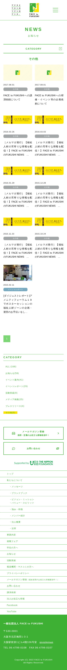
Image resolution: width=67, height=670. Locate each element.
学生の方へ (12, 547)
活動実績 (11, 560)
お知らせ (11, 554)
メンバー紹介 (18, 515)
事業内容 (11, 535)
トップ (10, 474)
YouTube (11, 611)
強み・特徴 (17, 509)
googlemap (46, 642)
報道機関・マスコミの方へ (20, 567)
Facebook (12, 605)
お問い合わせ (13, 586)
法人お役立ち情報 (16, 599)
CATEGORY (34, 48)
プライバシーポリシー (18, 573)
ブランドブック (19, 493)
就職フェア (12, 541)
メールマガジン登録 (33, 579)
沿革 (14, 528)
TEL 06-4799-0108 (15, 647)
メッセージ (17, 486)
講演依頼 (11, 592)
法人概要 (16, 522)
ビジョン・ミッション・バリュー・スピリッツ (21, 501)
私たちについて (15, 480)
